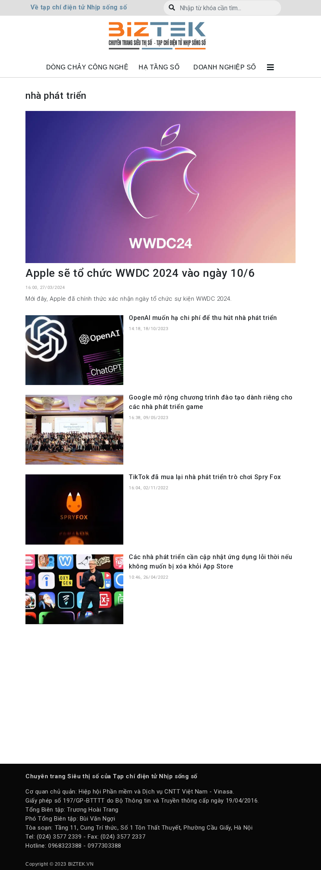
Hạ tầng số (159, 67)
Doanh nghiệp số (224, 67)
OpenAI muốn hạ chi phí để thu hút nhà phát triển (203, 317)
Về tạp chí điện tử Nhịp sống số (79, 7)
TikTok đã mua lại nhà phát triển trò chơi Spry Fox (205, 477)
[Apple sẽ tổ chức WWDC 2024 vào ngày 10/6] (160, 186)
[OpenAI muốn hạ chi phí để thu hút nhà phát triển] (74, 349)
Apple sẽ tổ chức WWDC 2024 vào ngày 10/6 (139, 273)
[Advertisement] (160, 693)
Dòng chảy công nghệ (87, 67)
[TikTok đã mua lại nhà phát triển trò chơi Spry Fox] (74, 508)
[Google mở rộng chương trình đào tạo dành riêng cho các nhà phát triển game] (74, 429)
